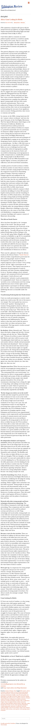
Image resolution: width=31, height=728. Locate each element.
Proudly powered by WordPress (8, 723)
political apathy (17, 703)
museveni (3, 703)
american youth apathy (16, 693)
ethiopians (12, 699)
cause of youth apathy (21, 695)
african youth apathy (23, 692)
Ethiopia (11, 690)
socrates (12, 704)
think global (25, 704)
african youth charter (6, 693)
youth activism (8, 709)
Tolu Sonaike (4, 724)
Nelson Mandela (9, 703)
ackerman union (10, 692)
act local (16, 692)
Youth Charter (23, 255)
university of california (16, 706)
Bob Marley (9, 695)
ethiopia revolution (20, 697)
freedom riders (19, 700)
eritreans (23, 696)
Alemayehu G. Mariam (19, 22)
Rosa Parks (7, 704)
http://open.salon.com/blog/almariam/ (15, 688)
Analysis (7, 690)
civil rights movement (12, 696)
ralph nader (24, 703)
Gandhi (25, 700)
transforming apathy (5, 706)
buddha (14, 695)
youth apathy (16, 709)
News (15, 690)
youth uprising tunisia (24, 709)
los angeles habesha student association (17, 702)
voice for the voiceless (14, 707)
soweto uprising (18, 704)
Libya (6, 702)
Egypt (19, 696)
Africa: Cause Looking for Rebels (11, 19)
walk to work (22, 707)
